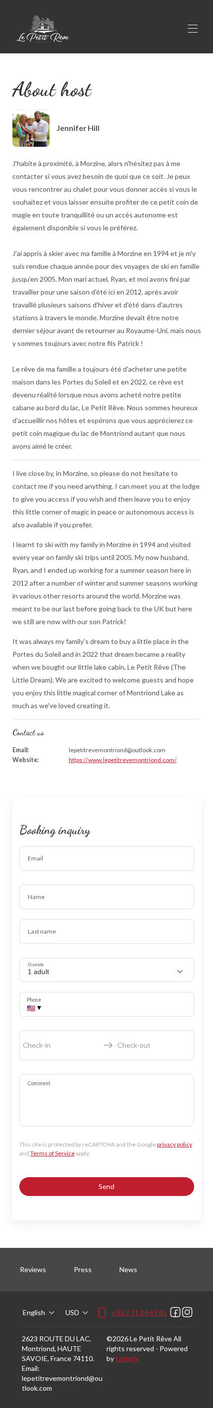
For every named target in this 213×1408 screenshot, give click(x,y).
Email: (31, 1368)
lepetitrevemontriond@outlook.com (62, 1383)
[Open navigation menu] (193, 29)
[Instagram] (187, 1312)
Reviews (33, 1269)
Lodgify (127, 1358)
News (128, 1269)
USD (72, 1312)
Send (106, 1186)
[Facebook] (175, 1312)
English (34, 1312)
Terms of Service (52, 1153)
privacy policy (174, 1144)
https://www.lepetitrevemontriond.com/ (123, 760)
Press (83, 1269)
